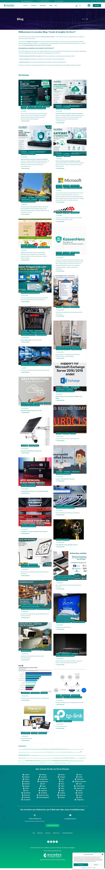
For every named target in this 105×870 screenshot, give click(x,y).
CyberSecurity (20, 749)
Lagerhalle (21, 758)
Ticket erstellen (60, 1)
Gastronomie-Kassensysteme (57, 752)
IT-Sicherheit (46, 106)
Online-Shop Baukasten (49, 758)
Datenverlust (47, 749)
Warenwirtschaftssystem (43, 608)
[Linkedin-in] (51, 842)
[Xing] (94, 1)
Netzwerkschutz (34, 758)
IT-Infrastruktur (75, 106)
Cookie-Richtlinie (84, 867)
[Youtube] (54, 842)
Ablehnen (96, 864)
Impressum (94, 867)
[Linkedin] (99, 1)
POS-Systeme (76, 758)
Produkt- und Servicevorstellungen (36, 108)
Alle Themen (31, 106)
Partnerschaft (75, 471)
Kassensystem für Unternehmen (75, 755)
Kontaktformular (52, 825)
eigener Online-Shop (43, 752)
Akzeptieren (80, 864)
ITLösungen (40, 755)
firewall (49, 752)
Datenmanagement (29, 749)
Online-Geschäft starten (41, 758)
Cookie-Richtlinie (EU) (67, 833)
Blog (56, 5)
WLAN (42, 763)
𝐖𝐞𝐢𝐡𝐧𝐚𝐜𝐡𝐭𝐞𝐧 (64, 763)
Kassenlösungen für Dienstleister (53, 755)
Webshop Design (30, 763)
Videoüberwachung (41, 334)
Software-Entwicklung (43, 247)
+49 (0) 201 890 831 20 (44, 1)
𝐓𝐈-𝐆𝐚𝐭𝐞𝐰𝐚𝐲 (58, 763)
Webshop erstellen (37, 763)
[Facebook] (92, 1)
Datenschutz (89, 867)
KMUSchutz (83, 755)
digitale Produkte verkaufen (71, 749)
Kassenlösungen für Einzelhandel (64, 755)
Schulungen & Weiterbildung (63, 473)
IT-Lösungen (39, 106)
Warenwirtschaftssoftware (22, 763)
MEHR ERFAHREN (25, 121)
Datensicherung (45, 197)
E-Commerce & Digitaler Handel (29, 247)
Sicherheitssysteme (32, 761)
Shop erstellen (22, 760)
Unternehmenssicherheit (46, 760)
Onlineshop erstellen (59, 758)
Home (83, 19)
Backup (37, 197)
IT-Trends (24, 108)
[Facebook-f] (48, 842)
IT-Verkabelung (33, 755)
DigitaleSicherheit (80, 749)
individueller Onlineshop (76, 752)
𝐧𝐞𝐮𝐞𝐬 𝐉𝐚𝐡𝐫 (69, 763)
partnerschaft (69, 758)
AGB (34, 833)
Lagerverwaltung (28, 758)
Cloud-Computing (75, 387)
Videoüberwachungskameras (76, 760)
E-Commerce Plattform (27, 752)
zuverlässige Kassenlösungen (50, 763)
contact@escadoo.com (28, 1)
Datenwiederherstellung (59, 749)
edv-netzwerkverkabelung (35, 752)
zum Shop (97, 5)
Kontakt (50, 5)
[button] (102, 854)
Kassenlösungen (75, 252)
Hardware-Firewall (67, 752)
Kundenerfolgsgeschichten (28, 201)
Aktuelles (24, 106)
